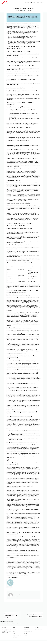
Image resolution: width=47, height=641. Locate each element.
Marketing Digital (26, 629)
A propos (33, 2)
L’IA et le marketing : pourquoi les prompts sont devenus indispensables (22, 36)
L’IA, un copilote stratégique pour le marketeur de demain (20, 43)
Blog (38, 2)
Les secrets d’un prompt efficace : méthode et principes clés (20, 37)
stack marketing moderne (21, 400)
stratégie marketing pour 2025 (20, 98)
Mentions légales (15, 637)
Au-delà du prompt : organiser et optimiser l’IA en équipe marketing (22, 42)
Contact (43, 2)
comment (25, 286)
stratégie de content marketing (19, 199)
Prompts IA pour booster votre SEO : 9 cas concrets (19, 38)
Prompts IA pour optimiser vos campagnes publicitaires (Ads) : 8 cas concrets (23, 40)
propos (15, 629)
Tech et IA (25, 633)
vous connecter (7, 624)
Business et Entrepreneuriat (28, 631)
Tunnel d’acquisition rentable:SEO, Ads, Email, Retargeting (11, 615)
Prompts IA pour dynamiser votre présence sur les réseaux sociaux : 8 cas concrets (24, 41)
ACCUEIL (27, 2)
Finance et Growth (26, 635)
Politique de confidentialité (16, 635)
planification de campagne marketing (19, 353)
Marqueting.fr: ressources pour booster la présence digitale (34, 615)
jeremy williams (28, 10)
